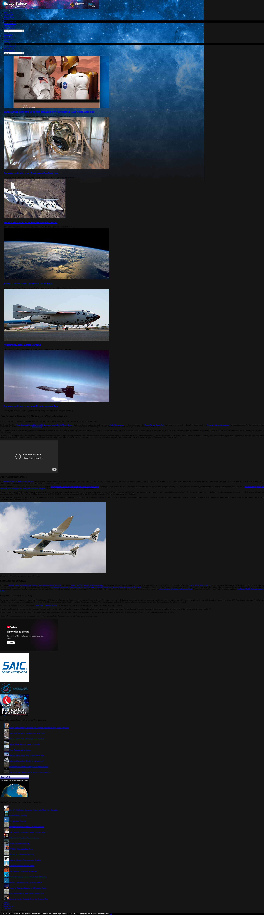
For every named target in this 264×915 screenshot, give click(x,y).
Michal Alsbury (37, 427)
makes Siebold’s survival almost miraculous (87, 585)
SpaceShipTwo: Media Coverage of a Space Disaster (28, 767)
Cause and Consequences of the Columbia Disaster (28, 877)
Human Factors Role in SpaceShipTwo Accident (30, 222)
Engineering (9, 17)
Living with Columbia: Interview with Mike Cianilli (26, 893)
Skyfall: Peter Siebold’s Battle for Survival (29, 283)
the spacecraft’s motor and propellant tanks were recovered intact (75, 487)
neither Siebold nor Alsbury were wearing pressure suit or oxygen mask (35, 585)
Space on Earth (10, 24)
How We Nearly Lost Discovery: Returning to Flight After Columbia (33, 810)
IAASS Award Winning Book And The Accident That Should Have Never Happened (49, 111)
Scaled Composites (116, 425)
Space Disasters (10, 21)
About (6, 903)
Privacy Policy (9, 906)
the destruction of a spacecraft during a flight (176, 589)
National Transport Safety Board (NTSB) (18, 481)
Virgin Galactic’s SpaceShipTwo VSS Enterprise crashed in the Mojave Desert (44, 425)
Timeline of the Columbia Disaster (21, 854)
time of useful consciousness (199, 585)
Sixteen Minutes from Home (19, 843)
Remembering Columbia (18, 815)
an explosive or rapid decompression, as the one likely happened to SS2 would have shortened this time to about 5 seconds (96, 587)
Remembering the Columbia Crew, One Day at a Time (28, 899)
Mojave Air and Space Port (154, 425)
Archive (6, 904)
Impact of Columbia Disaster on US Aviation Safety (28, 888)
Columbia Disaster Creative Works (21, 866)
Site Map (7, 908)
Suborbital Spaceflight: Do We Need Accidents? (26, 761)
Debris (6, 19)
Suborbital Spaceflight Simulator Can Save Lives (31, 173)
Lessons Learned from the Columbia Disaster (25, 882)
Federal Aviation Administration (218, 425)
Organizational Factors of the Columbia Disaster (26, 827)
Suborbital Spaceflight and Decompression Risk (31, 406)
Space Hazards (9, 28)
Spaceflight (8, 15)
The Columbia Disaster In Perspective (23, 871)
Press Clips (8, 12)
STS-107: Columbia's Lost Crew (21, 849)
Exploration (9, 26)
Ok (111, 914)
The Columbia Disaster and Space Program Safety (27, 832)
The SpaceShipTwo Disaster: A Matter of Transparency (29, 772)
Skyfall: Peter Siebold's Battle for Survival (24, 744)
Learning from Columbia (17, 821)
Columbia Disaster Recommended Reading (25, 860)
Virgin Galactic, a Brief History (22, 344)
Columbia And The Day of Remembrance (24, 838)
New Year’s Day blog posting (46, 605)
